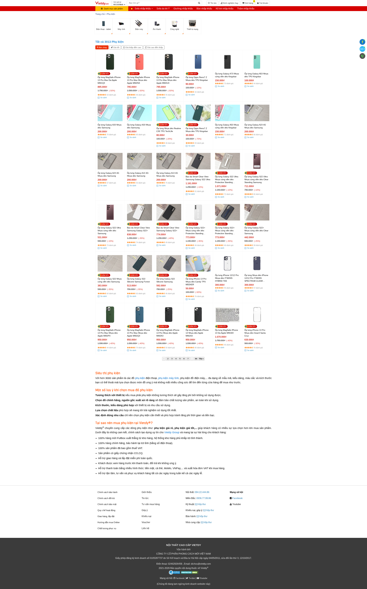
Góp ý (145, 510)
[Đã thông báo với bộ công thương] (174, 572)
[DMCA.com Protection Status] (189, 573)
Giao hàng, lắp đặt (105, 516)
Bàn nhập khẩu (204, 8)
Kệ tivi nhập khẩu (224, 8)
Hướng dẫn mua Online (108, 522)
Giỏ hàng (249, 2)
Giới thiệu (147, 492)
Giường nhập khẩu (183, 8)
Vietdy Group (171, 432)
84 (196, 359)
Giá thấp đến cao (133, 47)
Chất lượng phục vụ (106, 528)
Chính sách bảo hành (107, 492)
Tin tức (213, 3)
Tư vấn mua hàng (151, 504)
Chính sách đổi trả (106, 498)
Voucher (146, 522)
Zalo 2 (362, 49)
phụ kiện (140, 378)
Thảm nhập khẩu (245, 8)
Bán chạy (102, 47)
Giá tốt (116, 47)
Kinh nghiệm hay (230, 3)
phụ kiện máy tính (168, 378)
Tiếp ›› (201, 359)
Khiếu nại (146, 516)
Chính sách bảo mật (106, 504)
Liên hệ (145, 528)
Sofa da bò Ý (163, 8)
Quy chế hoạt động (106, 510)
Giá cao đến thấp (155, 47)
